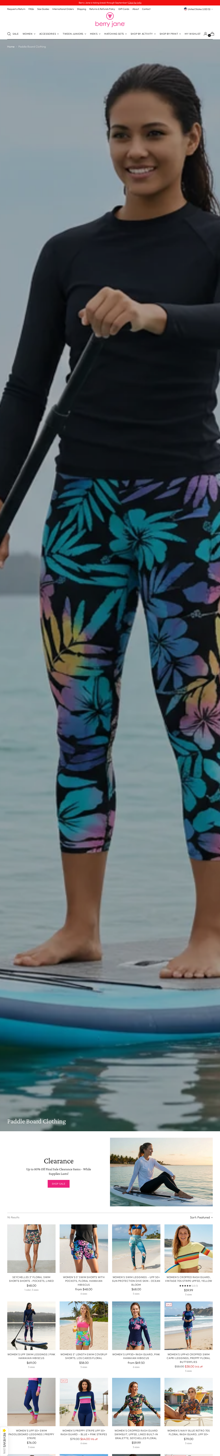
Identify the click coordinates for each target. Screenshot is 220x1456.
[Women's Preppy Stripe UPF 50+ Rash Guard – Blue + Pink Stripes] (84, 1402)
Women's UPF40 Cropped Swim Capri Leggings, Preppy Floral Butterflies (188, 1358)
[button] (4, 1441)
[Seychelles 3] (31, 1248)
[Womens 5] (84, 1325)
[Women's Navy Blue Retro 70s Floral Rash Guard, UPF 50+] (188, 1402)
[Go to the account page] (204, 34)
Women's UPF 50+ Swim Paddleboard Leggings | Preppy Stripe (31, 1434)
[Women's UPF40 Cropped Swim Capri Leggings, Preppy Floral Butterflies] (188, 1325)
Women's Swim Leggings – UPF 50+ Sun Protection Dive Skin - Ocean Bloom (136, 1280)
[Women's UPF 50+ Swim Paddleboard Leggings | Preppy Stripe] (31, 1402)
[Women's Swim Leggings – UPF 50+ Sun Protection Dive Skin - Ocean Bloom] (136, 1248)
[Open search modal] (9, 34)
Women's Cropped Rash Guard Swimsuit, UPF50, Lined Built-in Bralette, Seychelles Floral (136, 1434)
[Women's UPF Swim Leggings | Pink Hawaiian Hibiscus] (31, 1325)
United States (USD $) (199, 9)
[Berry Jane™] (110, 19)
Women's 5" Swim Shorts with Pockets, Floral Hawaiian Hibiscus (84, 1280)
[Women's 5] (84, 1248)
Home (10, 46)
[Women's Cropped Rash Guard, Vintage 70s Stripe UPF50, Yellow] (188, 1248)
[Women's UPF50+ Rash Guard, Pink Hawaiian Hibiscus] (136, 1325)
